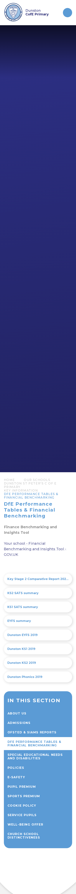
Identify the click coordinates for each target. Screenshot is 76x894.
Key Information (21, 490)
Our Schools (37, 480)
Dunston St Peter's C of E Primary (30, 485)
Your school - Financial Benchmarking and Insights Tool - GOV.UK (35, 549)
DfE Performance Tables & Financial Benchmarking (31, 495)
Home (9, 480)
